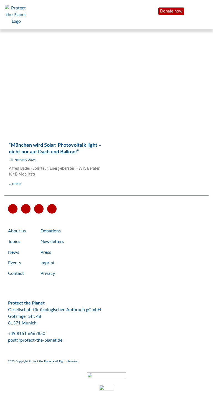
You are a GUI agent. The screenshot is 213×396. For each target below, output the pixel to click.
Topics (14, 241)
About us (17, 231)
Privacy (47, 273)
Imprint (47, 263)
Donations (50, 231)
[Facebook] (26, 209)
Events (14, 263)
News (13, 252)
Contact (16, 273)
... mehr (15, 184)
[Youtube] (12, 209)
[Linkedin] (52, 209)
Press (45, 252)
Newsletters (52, 241)
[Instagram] (39, 209)
